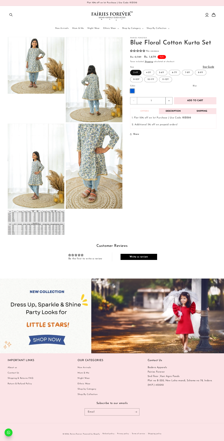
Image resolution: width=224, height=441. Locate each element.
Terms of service (138, 434)
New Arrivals (84, 367)
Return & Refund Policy (20, 384)
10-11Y (151, 79)
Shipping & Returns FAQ (20, 378)
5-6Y (161, 72)
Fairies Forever (76, 434)
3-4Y (135, 72)
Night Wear (84, 378)
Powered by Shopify (91, 434)
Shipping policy (154, 434)
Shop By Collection (88, 394)
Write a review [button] (139, 257)
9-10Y (136, 79)
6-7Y (174, 72)
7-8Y (187, 72)
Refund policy (108, 434)
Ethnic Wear (84, 384)
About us (12, 367)
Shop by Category (87, 389)
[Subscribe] (136, 412)
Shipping (149, 62)
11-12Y (165, 79)
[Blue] (132, 91)
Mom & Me (83, 373)
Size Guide (208, 67)
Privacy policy (123, 434)
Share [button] (136, 134)
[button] (11, 14)
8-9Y (200, 72)
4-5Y (148, 72)
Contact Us (13, 373)
